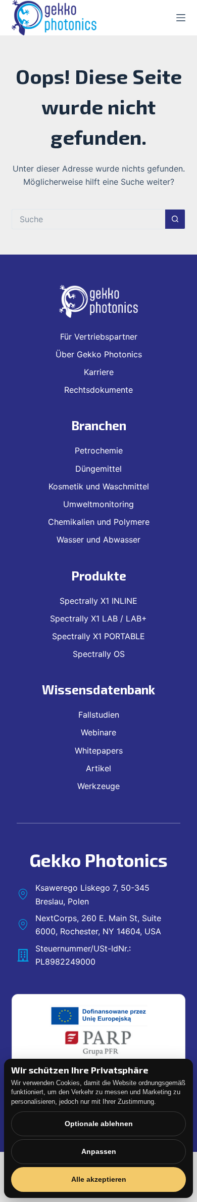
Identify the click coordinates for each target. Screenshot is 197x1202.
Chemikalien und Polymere (99, 522)
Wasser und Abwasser (98, 539)
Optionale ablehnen (99, 1124)
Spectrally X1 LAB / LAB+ (98, 618)
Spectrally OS (99, 654)
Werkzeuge (98, 786)
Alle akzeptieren (98, 1179)
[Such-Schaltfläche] (175, 219)
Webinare (98, 732)
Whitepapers (99, 750)
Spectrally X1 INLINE (98, 601)
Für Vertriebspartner (98, 336)
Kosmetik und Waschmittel (98, 486)
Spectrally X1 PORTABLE (98, 636)
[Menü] (180, 17)
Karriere (99, 372)
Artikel (98, 768)
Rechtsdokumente (98, 390)
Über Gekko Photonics (99, 354)
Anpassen (98, 1151)
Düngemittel (98, 469)
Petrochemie (99, 450)
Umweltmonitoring (98, 504)
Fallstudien (98, 715)
